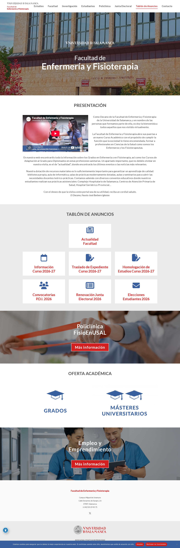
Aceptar (140, 544)
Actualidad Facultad (89, 241)
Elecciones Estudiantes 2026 (136, 297)
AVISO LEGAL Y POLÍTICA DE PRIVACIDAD (90, 540)
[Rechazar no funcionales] (177, 544)
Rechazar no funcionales (156, 544)
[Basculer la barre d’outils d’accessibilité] (5, 530)
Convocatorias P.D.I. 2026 (44, 297)
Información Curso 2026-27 (44, 269)
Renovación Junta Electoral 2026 (90, 297)
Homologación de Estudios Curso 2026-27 (136, 269)
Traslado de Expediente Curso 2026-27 (90, 269)
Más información (90, 347)
